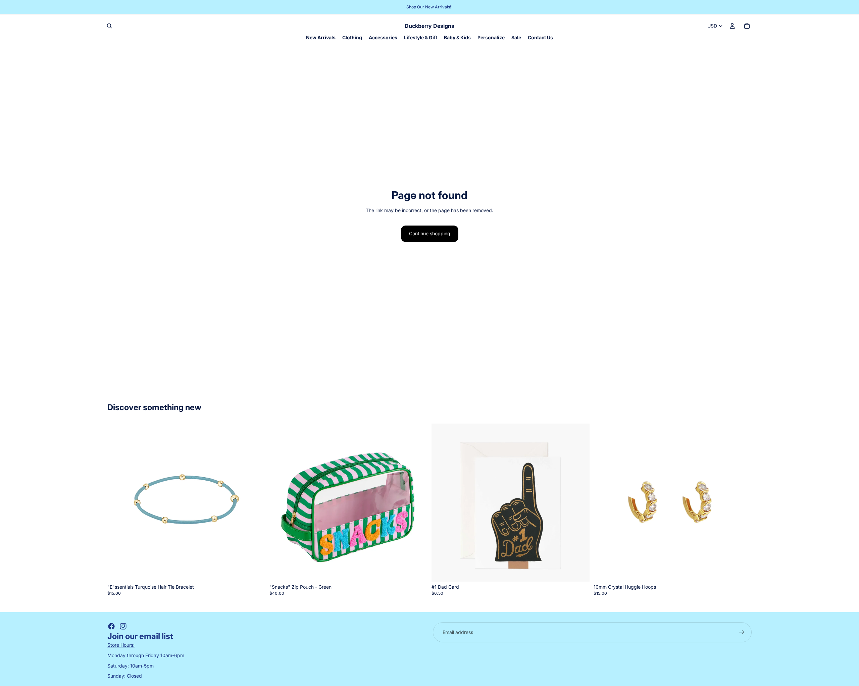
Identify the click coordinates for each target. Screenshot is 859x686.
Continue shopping (429, 233)
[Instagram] (123, 626)
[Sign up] (742, 632)
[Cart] (747, 25)
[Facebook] (111, 626)
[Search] (109, 25)
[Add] (255, 571)
